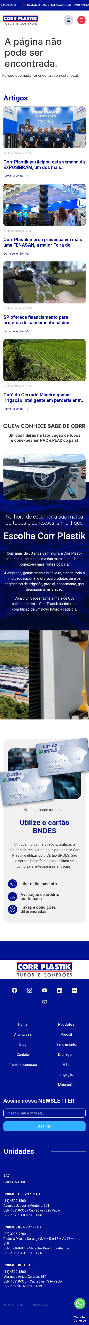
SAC (6, 1175)
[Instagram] (29, 990)
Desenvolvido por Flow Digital (26, 1305)
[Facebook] (14, 990)
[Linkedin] (59, 990)
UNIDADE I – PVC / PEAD (21, 1194)
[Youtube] (44, 990)
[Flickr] (74, 990)
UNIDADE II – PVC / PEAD (22, 1227)
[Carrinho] (81, 20)
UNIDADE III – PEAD (18, 1265)
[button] (68, 20)
